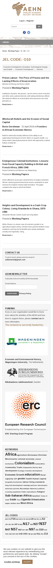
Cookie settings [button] (12, 562)
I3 (24, 519)
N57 (14, 529)
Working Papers (20, 88)
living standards (37, 482)
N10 (21, 524)
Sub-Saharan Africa (18, 495)
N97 (32, 529)
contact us (36, 318)
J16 (9, 524)
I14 (27, 519)
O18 (10, 534)
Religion (41, 492)
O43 (21, 534)
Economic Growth (14, 474)
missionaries (42, 485)
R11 (38, 534)
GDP (15, 479)
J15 (6, 524)
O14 (45, 530)
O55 (25, 534)
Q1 (32, 534)
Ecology (21, 471)
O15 (6, 534)
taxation (36, 496)
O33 (16, 534)
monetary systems (12, 488)
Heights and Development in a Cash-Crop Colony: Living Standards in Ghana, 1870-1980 (24, 208)
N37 (42, 523)
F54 (13, 519)
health (29, 479)
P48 (28, 534)
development (11, 471)
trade (13, 499)
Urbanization (38, 499)
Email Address (10, 284)
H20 (20, 519)
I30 (35, 519)
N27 (36, 524)
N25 (31, 524)
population (17, 492)
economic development (33, 471)
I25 (32, 519)
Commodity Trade (13, 467)
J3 (40, 519)
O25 (13, 534)
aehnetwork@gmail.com (15, 260)
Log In (21, 21)
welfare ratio (15, 503)
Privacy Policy (25, 293)
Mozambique (25, 488)
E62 (6, 519)
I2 (22, 519)
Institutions (17, 482)
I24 (29, 519)
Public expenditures (29, 492)
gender (21, 478)
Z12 (46, 533)
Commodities (40, 464)
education (32, 474)
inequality (9, 482)
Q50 (34, 534)
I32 (38, 519)
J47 (15, 524)
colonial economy (26, 459)
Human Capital (39, 479)
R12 (42, 534)
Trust (19, 500)
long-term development (14, 485)
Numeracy (34, 488)
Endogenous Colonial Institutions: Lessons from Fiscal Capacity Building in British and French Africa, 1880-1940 (25, 164)
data (40, 467)
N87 (27, 530)
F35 (9, 519)
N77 (23, 530)
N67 (20, 530)
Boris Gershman (11, 126)
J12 (43, 519)
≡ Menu (5, 42)
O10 (41, 529)
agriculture (22, 455)
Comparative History (30, 467)
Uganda (26, 499)
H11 (17, 519)
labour (26, 482)
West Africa (27, 503)
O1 (37, 530)
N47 (7, 529)
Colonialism (24, 463)
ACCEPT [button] (27, 562)
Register (30, 21)
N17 (26, 524)
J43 (12, 524)
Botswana (32, 455)
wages (7, 503)
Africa (10, 454)
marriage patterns (30, 485)
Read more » (7, 104)
